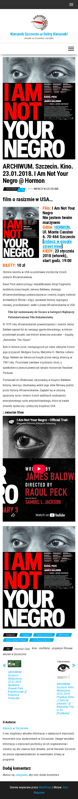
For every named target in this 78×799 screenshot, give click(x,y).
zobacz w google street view (57, 244)
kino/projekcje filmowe (15, 640)
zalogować (21, 775)
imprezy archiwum (44, 635)
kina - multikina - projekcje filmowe (52, 648)
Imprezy (25, 635)
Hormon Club (22, 649)
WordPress (45, 787)
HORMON (62, 227)
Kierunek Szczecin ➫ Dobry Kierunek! (39, 34)
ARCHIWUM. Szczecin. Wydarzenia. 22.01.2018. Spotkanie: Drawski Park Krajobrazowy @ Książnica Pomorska (17, 685)
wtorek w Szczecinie (14, 654)
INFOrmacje (64, 635)
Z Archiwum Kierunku (41, 640)
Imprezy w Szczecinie (46, 188)
